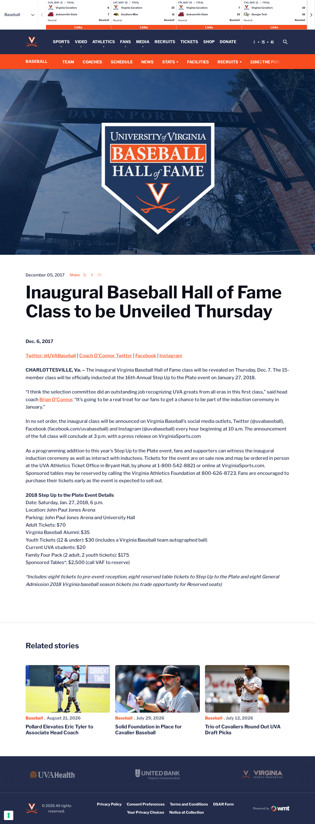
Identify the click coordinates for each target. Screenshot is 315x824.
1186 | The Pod (265, 62)
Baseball (34, 718)
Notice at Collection (186, 812)
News (147, 62)
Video (81, 41)
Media (142, 41)
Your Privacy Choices (145, 812)
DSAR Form (223, 804)
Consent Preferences (146, 804)
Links (78, 27)
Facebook (145, 356)
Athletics (103, 41)
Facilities (198, 62)
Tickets (189, 41)
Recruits (165, 41)
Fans (125, 41)
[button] (311, 15)
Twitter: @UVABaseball (51, 356)
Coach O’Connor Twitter (105, 356)
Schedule (122, 62)
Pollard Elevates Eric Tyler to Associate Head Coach (59, 730)
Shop (209, 41)
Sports (61, 41)
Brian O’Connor (55, 399)
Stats (168, 62)
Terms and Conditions (189, 804)
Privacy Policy (109, 804)
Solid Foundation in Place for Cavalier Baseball (148, 730)
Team (68, 62)
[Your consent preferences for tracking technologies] (8, 815)
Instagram (170, 356)
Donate (228, 41)
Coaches (92, 62)
